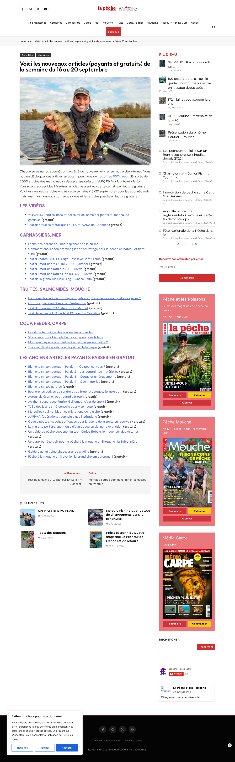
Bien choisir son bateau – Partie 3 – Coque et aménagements (72, 377)
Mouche (108, 22)
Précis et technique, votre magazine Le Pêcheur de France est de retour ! (125, 537)
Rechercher (169, 639)
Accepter (67, 747)
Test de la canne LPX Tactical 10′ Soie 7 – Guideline (64, 313)
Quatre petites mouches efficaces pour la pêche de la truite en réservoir (79, 422)
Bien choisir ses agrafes (45, 387)
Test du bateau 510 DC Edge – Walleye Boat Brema (64, 259)
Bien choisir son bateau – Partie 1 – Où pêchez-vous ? (66, 367)
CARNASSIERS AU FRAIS (56, 510)
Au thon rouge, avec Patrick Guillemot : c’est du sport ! (67, 402)
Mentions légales (133, 740)
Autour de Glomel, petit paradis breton (56, 397)
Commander (199, 623)
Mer (97, 22)
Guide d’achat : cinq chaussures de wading (58, 451)
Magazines (43, 55)
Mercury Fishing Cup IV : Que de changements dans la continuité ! (128, 514)
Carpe (87, 22)
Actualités (56, 22)
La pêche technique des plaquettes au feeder (60, 332)
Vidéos (194, 22)
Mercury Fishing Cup (174, 22)
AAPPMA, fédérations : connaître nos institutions (62, 417)
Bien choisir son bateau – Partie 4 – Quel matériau (64, 382)
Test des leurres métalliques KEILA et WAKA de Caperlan (68, 225)
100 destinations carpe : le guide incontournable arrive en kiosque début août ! (189, 83)
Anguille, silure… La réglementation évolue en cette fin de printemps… (187, 215)
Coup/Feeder (135, 22)
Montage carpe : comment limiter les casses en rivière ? (68, 342)
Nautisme (152, 22)
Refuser (44, 747)
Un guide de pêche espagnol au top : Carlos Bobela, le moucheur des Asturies (83, 431)
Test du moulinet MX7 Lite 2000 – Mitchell (58, 264)
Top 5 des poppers (52, 532)
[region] (45, 733)
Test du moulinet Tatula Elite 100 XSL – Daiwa (60, 274)
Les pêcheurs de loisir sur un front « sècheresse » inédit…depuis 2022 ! (185, 155)
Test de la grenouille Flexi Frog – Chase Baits (60, 279)
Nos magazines (37, 22)
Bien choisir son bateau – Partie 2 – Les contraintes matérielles (73, 372)
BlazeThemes (138, 749)
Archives (187, 402)
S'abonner (200, 395)
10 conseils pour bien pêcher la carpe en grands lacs (65, 337)
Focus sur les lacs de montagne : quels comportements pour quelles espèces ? (84, 298)
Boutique (113, 31)
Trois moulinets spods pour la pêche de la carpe (62, 347)
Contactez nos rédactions (106, 740)
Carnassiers (73, 22)
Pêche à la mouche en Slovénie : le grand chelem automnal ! (70, 456)
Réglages (22, 747)
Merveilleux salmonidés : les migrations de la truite (64, 412)
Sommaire (175, 395)
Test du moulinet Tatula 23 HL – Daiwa (55, 269)
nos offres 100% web (112, 176)
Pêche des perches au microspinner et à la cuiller (63, 244)
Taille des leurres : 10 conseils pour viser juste (60, 407)
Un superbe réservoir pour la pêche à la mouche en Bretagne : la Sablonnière (82, 441)
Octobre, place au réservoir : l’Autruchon (57, 303)
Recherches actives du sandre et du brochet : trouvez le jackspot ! (75, 392)
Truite (119, 22)
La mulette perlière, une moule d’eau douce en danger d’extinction (75, 427)
